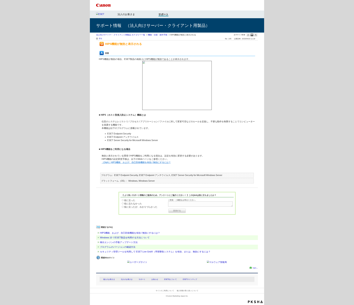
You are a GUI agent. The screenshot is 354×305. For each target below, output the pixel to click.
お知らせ (154, 279)
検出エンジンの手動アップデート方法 (119, 242)
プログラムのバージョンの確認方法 (117, 247)
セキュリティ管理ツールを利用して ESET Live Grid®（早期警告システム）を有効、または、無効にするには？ (155, 251)
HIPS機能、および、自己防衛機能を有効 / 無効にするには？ (130, 233)
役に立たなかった (133, 203)
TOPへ (255, 268)
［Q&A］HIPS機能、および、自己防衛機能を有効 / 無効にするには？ (136, 162)
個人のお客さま (109, 279)
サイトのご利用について (165, 291)
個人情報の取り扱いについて (187, 291)
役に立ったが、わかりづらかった (140, 207)
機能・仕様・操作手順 (157, 35)
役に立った (129, 200)
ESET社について (170, 279)
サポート (142, 279)
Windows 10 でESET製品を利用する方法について (125, 237)
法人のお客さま (126, 14)
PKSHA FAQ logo (255, 302)
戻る (100, 38)
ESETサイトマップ (190, 279)
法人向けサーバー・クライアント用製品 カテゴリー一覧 (120, 35)
